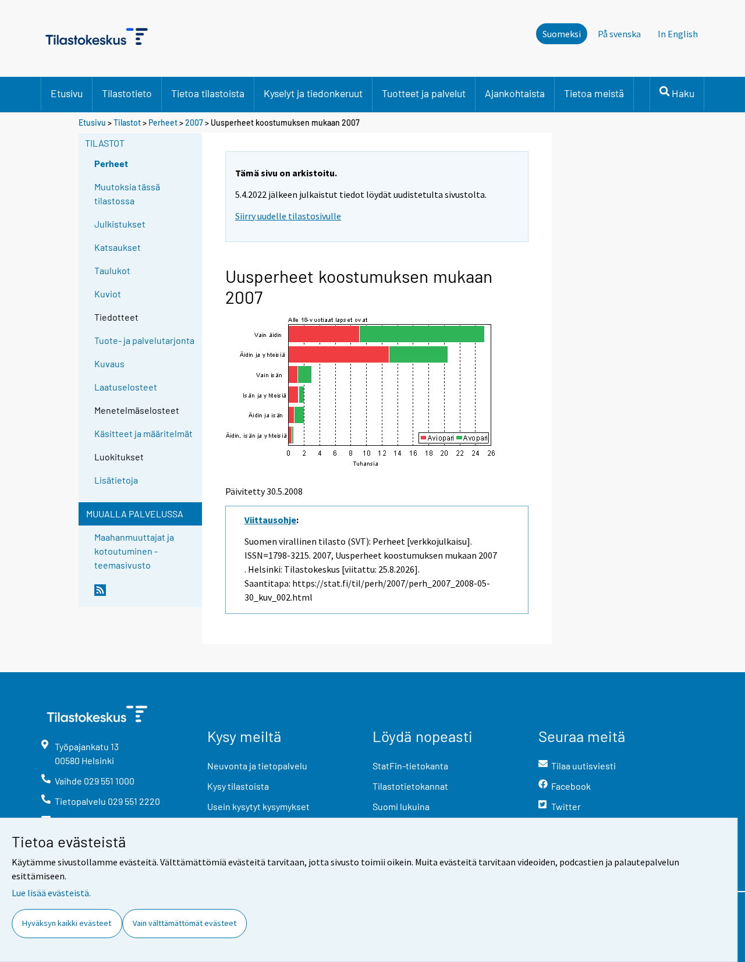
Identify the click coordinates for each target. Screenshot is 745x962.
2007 (194, 122)
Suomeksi (561, 34)
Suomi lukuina (401, 806)
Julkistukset (120, 223)
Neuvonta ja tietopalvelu (257, 765)
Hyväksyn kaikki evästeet (66, 923)
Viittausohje (270, 520)
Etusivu (67, 93)
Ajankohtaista (515, 93)
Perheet (163, 122)
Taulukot (112, 270)
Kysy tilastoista (238, 785)
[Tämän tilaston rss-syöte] (145, 594)
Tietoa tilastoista (207, 93)
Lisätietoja (116, 479)
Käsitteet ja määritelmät (143, 433)
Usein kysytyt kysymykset (258, 806)
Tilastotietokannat (410, 785)
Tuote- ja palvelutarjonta (144, 340)
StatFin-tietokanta (410, 765)
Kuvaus (109, 363)
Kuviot (107, 293)
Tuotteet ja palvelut (424, 93)
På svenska (619, 34)
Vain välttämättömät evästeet (184, 923)
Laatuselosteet (125, 386)
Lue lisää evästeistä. (51, 893)
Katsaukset (117, 247)
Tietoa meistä (594, 93)
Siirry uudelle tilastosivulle (288, 216)
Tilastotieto (127, 93)
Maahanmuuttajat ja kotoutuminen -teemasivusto (134, 550)
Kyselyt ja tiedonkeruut (313, 93)
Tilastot (127, 122)
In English (678, 34)
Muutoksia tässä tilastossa (127, 193)
